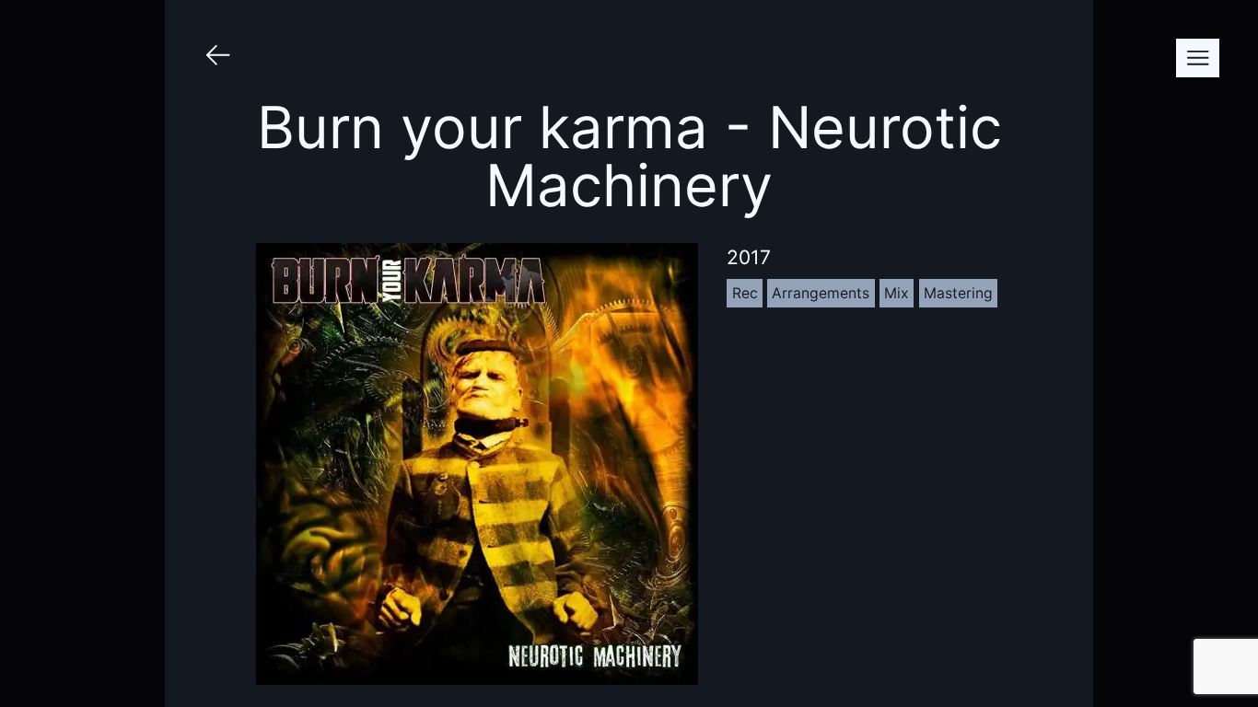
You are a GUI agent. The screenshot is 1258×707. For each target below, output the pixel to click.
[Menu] (1197, 58)
